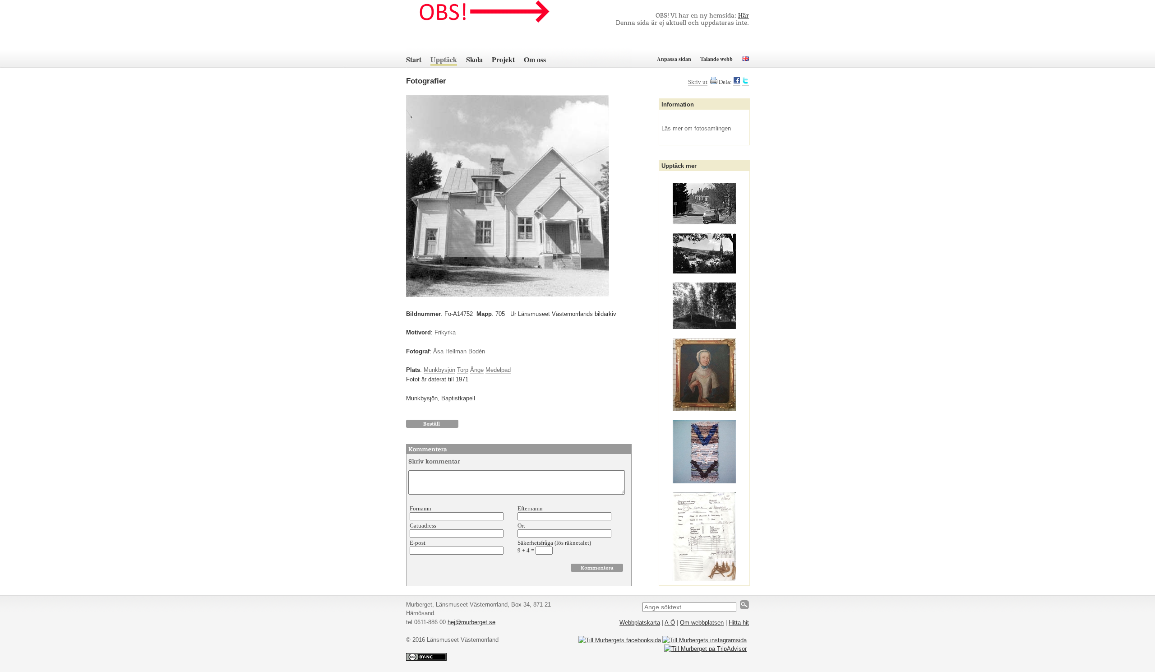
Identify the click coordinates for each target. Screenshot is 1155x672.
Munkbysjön (439, 369)
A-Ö (670, 622)
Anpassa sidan (674, 59)
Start (413, 59)
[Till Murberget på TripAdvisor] (705, 648)
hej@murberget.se (471, 622)
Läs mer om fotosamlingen (696, 128)
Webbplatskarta (639, 622)
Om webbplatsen (702, 622)
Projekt (503, 59)
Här (743, 16)
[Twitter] (745, 82)
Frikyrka (445, 332)
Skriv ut (697, 82)
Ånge (477, 369)
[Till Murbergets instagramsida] (704, 640)
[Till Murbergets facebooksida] (619, 640)
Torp (462, 369)
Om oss (535, 59)
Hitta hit (739, 622)
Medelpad (498, 369)
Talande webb (716, 59)
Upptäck (443, 59)
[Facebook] (736, 82)
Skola (474, 59)
